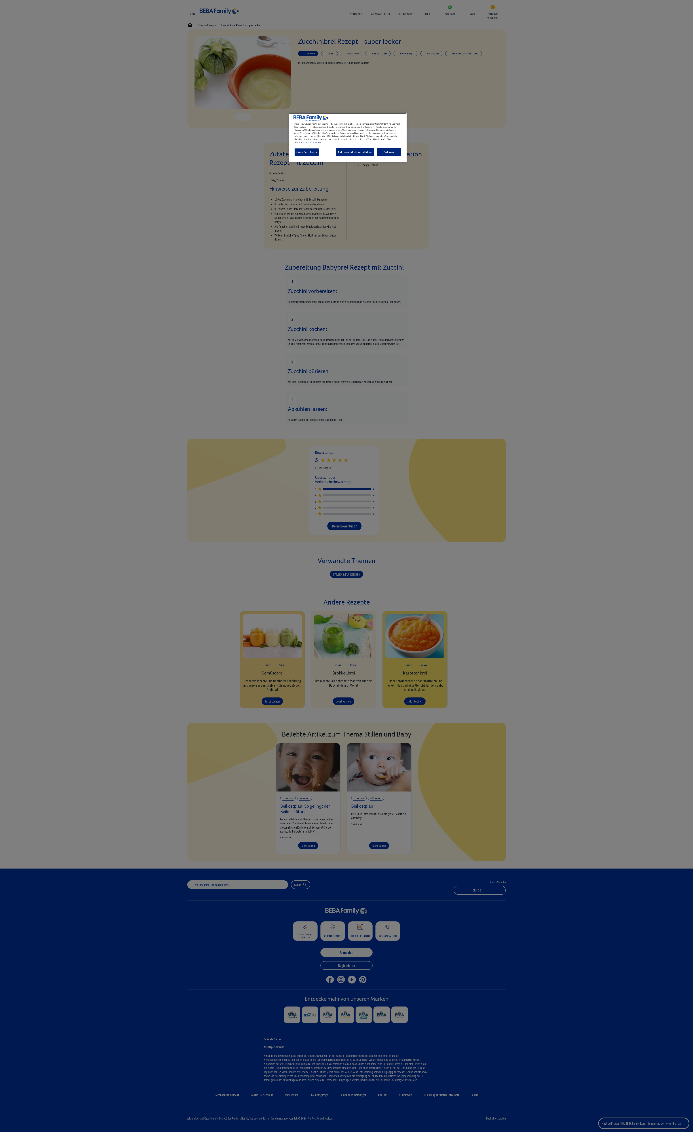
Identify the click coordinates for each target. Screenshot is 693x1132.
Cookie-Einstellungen (306, 152)
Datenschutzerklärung (311, 142)
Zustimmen (388, 152)
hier (343, 139)
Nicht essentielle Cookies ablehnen (355, 152)
